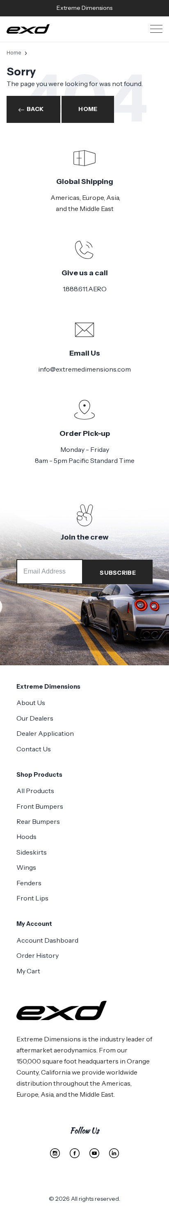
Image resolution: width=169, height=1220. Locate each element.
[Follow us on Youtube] (94, 1153)
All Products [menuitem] (35, 791)
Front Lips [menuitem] (32, 898)
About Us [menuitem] (30, 702)
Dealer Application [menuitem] (45, 733)
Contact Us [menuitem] (33, 749)
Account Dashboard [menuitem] (47, 940)
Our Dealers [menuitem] (34, 718)
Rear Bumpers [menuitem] (38, 821)
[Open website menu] (156, 29)
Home (14, 53)
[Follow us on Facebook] (75, 1153)
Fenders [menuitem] (28, 883)
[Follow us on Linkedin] (114, 1153)
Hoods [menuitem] (26, 836)
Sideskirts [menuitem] (31, 852)
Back (35, 109)
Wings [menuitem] (26, 867)
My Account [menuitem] (34, 923)
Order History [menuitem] (37, 955)
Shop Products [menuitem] (39, 774)
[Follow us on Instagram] (55, 1153)
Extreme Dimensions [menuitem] (48, 686)
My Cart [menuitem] (28, 971)
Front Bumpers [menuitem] (39, 806)
